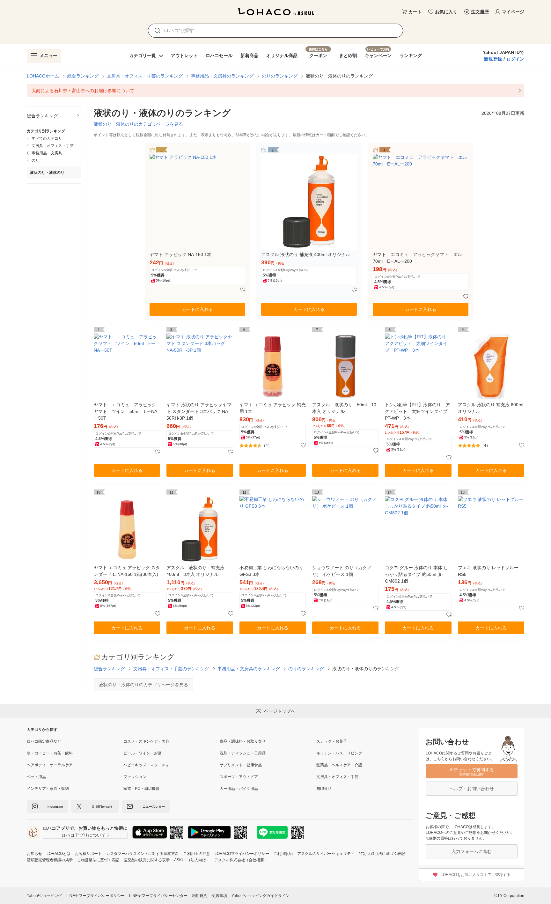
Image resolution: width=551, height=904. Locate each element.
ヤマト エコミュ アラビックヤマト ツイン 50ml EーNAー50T (125, 411)
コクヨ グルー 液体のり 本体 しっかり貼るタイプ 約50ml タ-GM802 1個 (416, 574)
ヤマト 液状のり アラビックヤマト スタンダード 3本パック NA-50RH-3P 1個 (198, 411)
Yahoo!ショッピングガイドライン (260, 896)
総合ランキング (83, 75)
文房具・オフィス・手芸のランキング (145, 75)
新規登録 (493, 59)
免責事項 (219, 896)
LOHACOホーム (43, 75)
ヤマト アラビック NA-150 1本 (180, 254)
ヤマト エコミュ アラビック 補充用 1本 (272, 408)
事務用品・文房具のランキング (222, 75)
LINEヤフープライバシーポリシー (95, 896)
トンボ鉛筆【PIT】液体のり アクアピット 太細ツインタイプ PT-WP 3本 (418, 411)
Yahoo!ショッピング (44, 896)
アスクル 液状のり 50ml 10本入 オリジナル (344, 408)
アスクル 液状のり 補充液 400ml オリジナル (305, 254)
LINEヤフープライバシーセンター (158, 896)
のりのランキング (280, 75)
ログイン (515, 59)
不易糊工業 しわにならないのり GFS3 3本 (271, 571)
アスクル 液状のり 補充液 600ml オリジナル (490, 408)
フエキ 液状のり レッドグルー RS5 (488, 571)
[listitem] (275, 90)
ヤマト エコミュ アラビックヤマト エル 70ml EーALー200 (420, 258)
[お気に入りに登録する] (242, 290)
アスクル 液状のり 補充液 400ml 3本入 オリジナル (197, 571)
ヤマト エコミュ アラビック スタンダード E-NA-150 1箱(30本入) (127, 571)
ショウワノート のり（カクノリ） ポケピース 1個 (341, 571)
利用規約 (199, 896)
